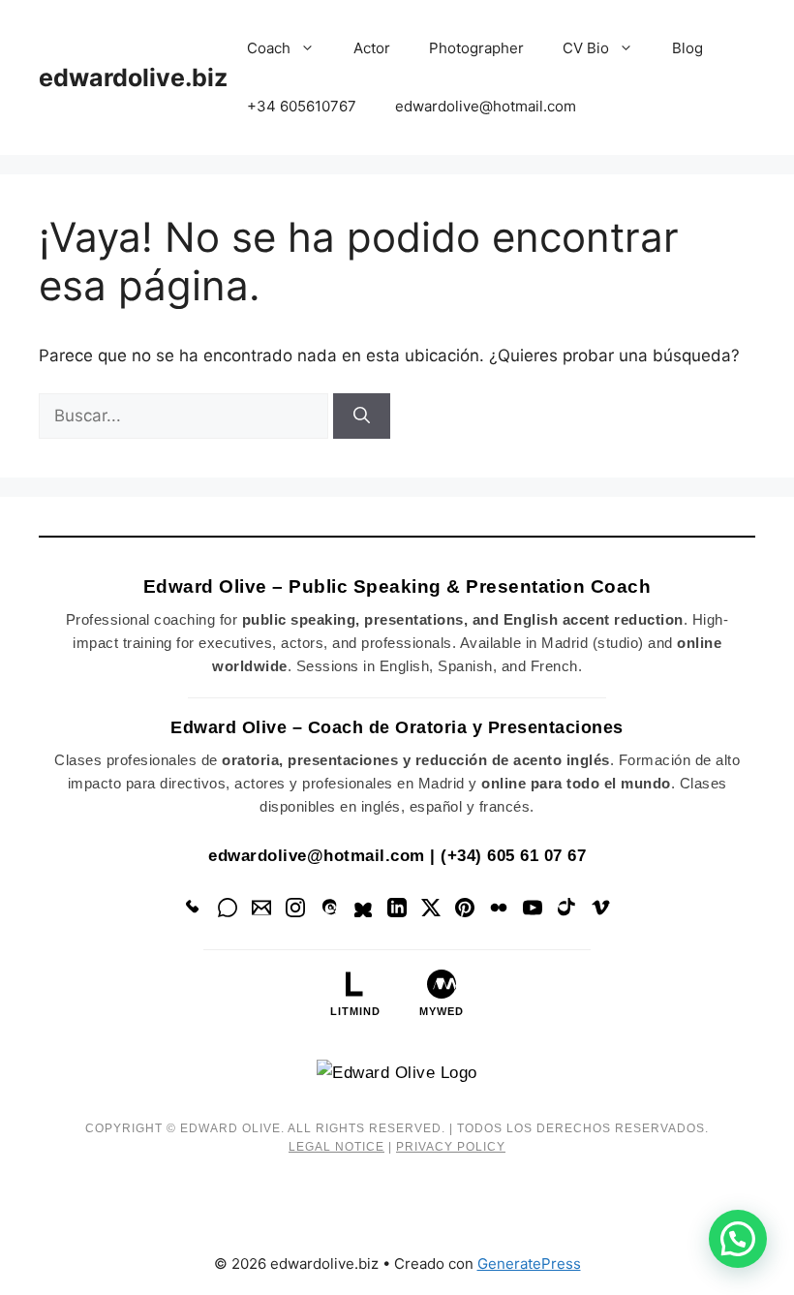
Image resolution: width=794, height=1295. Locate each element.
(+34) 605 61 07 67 (513, 856)
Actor (371, 48)
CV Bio (586, 48)
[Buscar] (361, 416)
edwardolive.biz (133, 77)
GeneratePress (529, 1263)
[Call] (193, 911)
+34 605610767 (301, 106)
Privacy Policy (450, 1147)
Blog (687, 48)
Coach (268, 48)
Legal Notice (336, 1147)
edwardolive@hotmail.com (485, 106)
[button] (738, 1239)
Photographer (476, 48)
